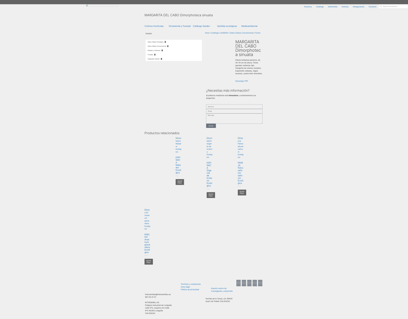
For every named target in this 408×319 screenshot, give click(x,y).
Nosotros (308, 7)
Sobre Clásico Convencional (157, 46)
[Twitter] (244, 283)
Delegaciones (358, 7)
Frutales (150, 54)
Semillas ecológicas (227, 26)
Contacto (372, 7)
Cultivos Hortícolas (154, 26)
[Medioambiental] (244, 21)
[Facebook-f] (238, 283)
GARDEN (224, 33)
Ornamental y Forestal (180, 26)
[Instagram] (249, 283)
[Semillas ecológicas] (219, 21)
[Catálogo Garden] (195, 21)
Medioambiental (249, 26)
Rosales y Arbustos (154, 50)
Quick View (179, 182)
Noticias (345, 7)
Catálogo (320, 7)
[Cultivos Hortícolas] (147, 21)
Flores (257, 33)
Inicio (207, 33)
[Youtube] (254, 283)
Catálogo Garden (201, 26)
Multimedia (332, 7)
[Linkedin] (260, 283)
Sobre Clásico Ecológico (156, 42)
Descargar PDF (241, 81)
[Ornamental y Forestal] (171, 21)
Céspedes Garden (154, 59)
